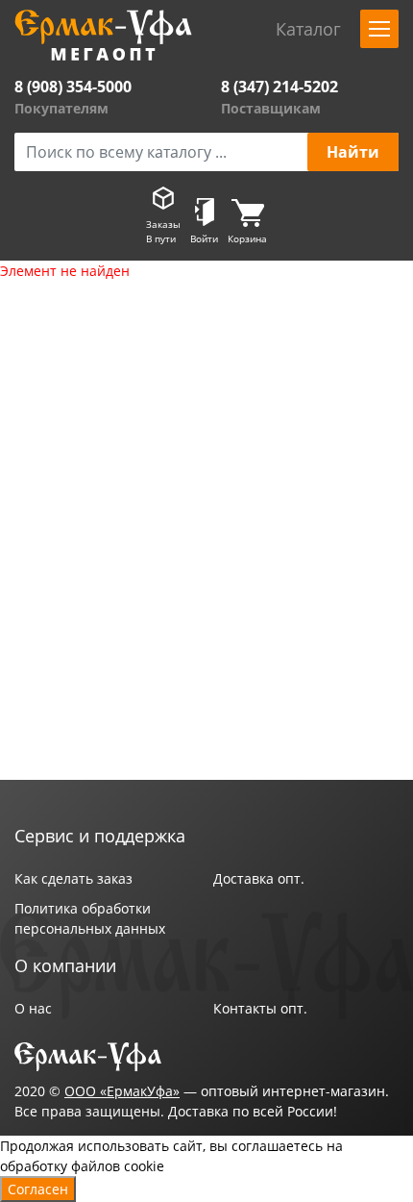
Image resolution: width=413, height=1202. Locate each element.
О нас (33, 1008)
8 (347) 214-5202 (279, 86)
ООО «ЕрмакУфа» (122, 1091)
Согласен (38, 1189)
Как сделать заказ (73, 878)
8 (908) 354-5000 (73, 86)
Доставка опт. (258, 878)
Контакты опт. (260, 1008)
